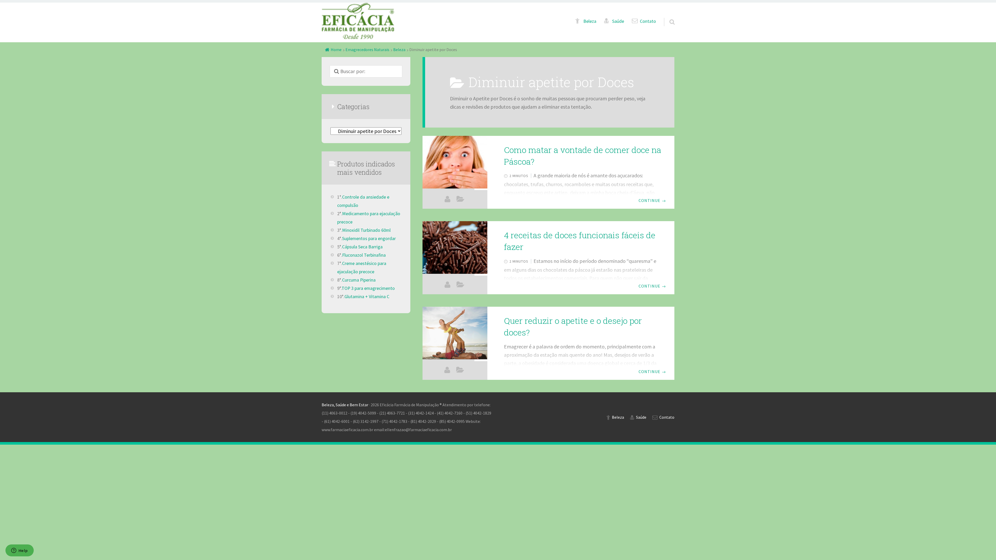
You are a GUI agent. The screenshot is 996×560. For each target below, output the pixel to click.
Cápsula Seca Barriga (362, 247)
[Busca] (667, 16)
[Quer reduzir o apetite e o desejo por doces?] (455, 333)
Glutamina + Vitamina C (366, 296)
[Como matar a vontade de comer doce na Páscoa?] (455, 162)
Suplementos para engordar (369, 238)
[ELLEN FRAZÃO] (447, 199)
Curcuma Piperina (359, 280)
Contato (648, 21)
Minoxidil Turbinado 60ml (366, 230)
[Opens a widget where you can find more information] (19, 550)
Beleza (589, 21)
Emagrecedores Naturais (367, 49)
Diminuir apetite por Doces (460, 199)
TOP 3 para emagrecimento (368, 288)
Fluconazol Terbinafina (364, 255)
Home (336, 49)
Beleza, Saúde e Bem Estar (345, 404)
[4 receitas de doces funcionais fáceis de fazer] (455, 247)
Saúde (618, 21)
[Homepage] (358, 21)
